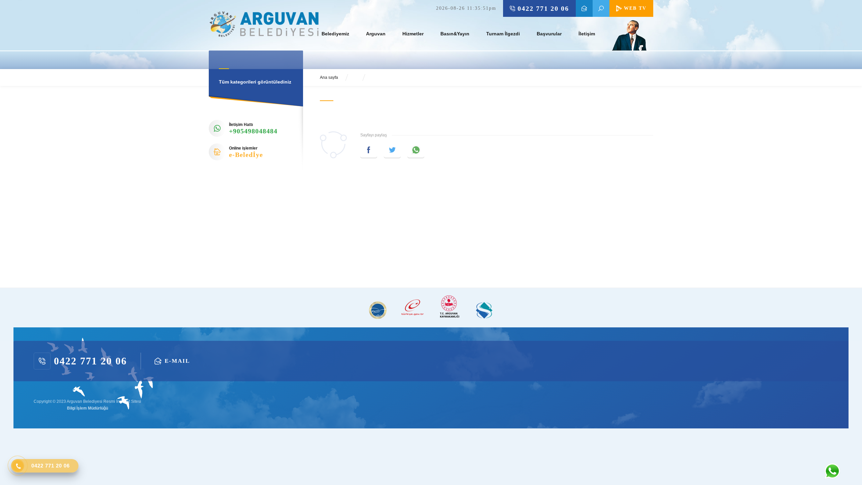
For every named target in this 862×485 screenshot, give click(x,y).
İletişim (586, 33)
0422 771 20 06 (543, 8)
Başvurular (549, 33)
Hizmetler (413, 33)
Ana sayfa (329, 77)
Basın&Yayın (454, 33)
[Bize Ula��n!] (832, 471)
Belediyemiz (335, 33)
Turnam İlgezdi (503, 33)
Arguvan (376, 33)
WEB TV (635, 8)
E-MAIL (584, 8)
